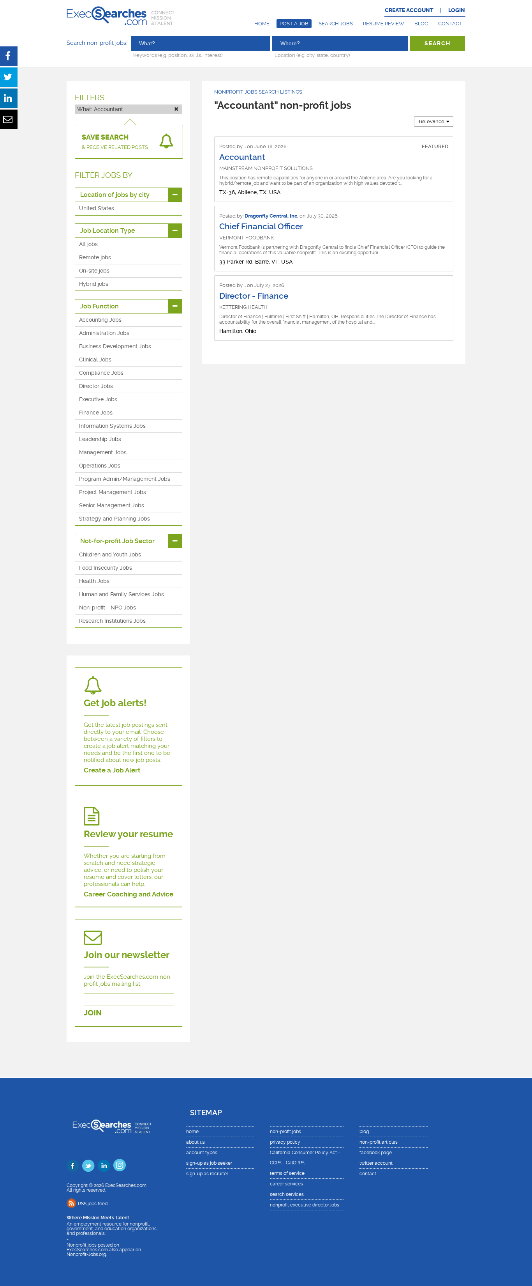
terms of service (287, 1173)
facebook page (375, 1152)
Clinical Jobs (95, 359)
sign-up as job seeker (209, 1163)
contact (367, 1173)
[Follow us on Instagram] (119, 1165)
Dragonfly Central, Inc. (271, 216)
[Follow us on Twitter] (88, 1165)
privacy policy (285, 1142)
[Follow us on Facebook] (73, 1165)
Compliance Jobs (101, 373)
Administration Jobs (104, 333)
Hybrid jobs (93, 284)
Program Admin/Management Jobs (124, 479)
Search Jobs (336, 24)
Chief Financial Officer (261, 226)
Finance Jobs (96, 412)
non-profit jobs (285, 1131)
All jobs (88, 244)
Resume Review (383, 24)
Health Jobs (94, 581)
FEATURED (435, 146)
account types (201, 1152)
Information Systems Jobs (112, 426)
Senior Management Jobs (111, 505)
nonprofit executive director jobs (304, 1205)
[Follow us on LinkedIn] (104, 1165)
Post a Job (294, 24)
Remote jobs (95, 257)
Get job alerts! (115, 703)
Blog (421, 24)
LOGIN (456, 10)
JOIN (93, 1012)
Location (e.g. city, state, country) (312, 55)
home (192, 1131)
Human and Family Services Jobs (121, 594)
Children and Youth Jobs (110, 554)
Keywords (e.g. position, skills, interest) (177, 55)
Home (262, 24)
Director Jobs (96, 386)
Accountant (242, 157)
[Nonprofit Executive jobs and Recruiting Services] (112, 1127)
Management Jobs (103, 452)
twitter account (376, 1163)
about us (195, 1142)
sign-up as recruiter (207, 1173)
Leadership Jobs (100, 439)
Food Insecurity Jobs (105, 568)
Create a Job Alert (112, 770)
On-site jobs (94, 270)
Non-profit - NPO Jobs (107, 607)
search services (287, 1194)
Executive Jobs (98, 399)
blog (364, 1131)
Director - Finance (253, 296)
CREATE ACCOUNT (409, 10)
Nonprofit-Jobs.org (86, 1254)
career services (286, 1184)
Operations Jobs (99, 465)
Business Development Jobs (115, 346)
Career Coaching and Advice (128, 894)
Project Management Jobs (112, 492)
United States (96, 208)
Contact (450, 24)
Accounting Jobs (100, 320)
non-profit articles (378, 1142)
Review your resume (128, 834)
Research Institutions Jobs (112, 621)
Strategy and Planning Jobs (114, 518)
